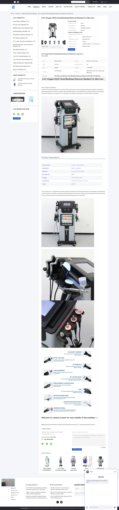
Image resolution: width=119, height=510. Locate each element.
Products (36, 6)
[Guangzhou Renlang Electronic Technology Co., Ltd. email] (15, 114)
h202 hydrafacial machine (69, 424)
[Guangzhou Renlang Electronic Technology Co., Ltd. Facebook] (14, 2)
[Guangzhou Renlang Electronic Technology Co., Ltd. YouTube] (18, 2)
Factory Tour (68, 6)
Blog (110, 6)
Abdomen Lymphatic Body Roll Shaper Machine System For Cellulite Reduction (36, 497)
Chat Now (95, 2)
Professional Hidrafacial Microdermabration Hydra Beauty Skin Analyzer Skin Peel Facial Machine (100, 469)
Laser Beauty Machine (19, 21)
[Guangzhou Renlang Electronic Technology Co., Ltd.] (13, 7)
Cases (105, 6)
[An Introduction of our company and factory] (52, 30)
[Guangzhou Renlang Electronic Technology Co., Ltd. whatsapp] (19, 114)
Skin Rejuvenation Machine (20, 66)
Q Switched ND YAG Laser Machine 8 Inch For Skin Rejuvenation (61, 497)
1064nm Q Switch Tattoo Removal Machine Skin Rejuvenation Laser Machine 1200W (60, 489)
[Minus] (115, 472)
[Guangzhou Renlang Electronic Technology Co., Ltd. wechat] (24, 114)
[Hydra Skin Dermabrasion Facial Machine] (14, 79)
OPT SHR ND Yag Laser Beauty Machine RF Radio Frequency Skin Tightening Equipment (36, 489)
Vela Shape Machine (18, 49)
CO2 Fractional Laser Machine (21, 59)
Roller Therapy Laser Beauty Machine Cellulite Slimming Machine (36, 493)
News (99, 6)
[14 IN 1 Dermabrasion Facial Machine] (14, 84)
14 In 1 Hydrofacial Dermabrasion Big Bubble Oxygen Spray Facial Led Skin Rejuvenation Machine (87, 469)
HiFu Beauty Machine (19, 38)
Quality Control (80, 6)
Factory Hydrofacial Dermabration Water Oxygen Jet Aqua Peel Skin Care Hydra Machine (73, 469)
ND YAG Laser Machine (19, 24)
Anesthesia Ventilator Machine (21, 34)
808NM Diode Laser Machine (21, 28)
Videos (44, 6)
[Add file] (87, 507)
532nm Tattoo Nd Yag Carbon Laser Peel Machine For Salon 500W (61, 493)
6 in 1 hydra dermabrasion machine (86, 424)
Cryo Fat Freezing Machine (20, 56)
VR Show (50, 6)
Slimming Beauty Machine (20, 31)
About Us (58, 6)
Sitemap (13, 499)
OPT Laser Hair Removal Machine (22, 41)
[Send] (115, 507)
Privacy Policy (24, 508)
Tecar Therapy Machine (19, 53)
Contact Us (91, 6)
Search (87, 2)
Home (29, 6)
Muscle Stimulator (18, 69)
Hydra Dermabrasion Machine (29, 13)
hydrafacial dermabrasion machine (53, 424)
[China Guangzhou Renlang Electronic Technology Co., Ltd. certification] (17, 99)
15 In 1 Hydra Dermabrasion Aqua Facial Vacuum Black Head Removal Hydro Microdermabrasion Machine (60, 469)
